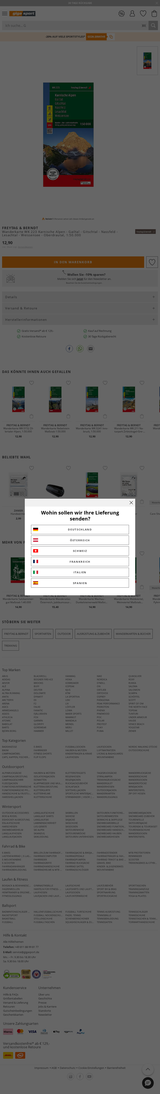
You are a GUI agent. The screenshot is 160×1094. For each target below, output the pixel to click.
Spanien (80, 583)
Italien (80, 572)
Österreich (80, 540)
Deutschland (80, 529)
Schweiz (80, 551)
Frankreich (80, 562)
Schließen (131, 503)
